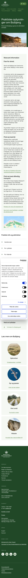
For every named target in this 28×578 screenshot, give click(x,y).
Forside (3, 9)
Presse (3, 515)
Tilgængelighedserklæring (7, 568)
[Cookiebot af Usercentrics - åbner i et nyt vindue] (20, 261)
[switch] (24, 287)
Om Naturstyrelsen (6, 467)
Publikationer (4, 476)
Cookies (3, 570)
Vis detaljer (21, 302)
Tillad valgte (14, 311)
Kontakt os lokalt (5, 511)
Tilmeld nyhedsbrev (6, 480)
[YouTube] (14, 554)
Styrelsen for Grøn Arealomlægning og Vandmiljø (13, 544)
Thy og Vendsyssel (5, 10)
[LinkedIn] (10, 554)
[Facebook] (2, 554)
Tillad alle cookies (14, 306)
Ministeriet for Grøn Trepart (8, 542)
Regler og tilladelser (6, 469)
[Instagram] (6, 554)
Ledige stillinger (5, 473)
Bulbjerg (14, 10)
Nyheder (3, 478)
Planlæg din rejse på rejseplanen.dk (13, 206)
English (3, 531)
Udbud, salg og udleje (6, 471)
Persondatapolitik (5, 567)
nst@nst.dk (8, 508)
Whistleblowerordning (6, 572)
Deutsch (3, 533)
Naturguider (21, 9)
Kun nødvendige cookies (14, 316)
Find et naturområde (11, 9)
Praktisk (19, 10)
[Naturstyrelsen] (7, 3)
